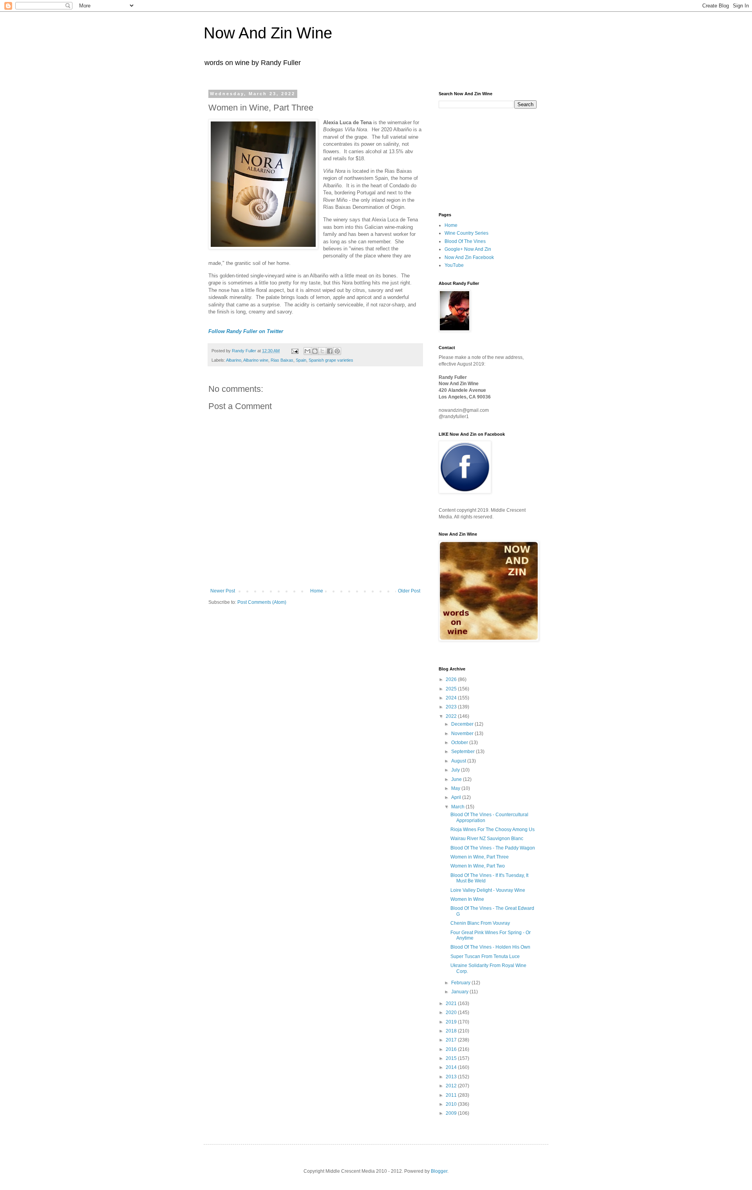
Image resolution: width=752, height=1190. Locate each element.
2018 (452, 1031)
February (461, 982)
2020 (452, 1012)
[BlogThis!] (315, 351)
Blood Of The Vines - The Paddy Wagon (492, 848)
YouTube (454, 265)
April (456, 797)
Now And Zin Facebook (469, 257)
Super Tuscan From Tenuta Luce (485, 956)
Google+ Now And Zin (468, 249)
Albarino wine (255, 360)
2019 (452, 1022)
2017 (452, 1040)
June (457, 779)
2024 (452, 698)
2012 (452, 1086)
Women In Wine (467, 899)
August (459, 761)
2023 (452, 707)
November (463, 733)
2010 (452, 1104)
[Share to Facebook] (330, 351)
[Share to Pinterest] (337, 351)
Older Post (409, 591)
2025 (452, 689)
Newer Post (222, 591)
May (456, 788)
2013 (452, 1077)
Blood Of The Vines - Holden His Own (490, 947)
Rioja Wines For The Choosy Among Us (492, 829)
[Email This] (307, 351)
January (460, 991)
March (458, 807)
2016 (452, 1049)
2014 (452, 1067)
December (463, 724)
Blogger (439, 1171)
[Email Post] (294, 350)
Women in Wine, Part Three (479, 857)
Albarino (233, 360)
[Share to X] (322, 351)
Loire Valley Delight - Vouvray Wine (487, 890)
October (460, 742)
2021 (452, 1003)
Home (316, 591)
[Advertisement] (478, 159)
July (456, 770)
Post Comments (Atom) (261, 602)
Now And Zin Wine (268, 33)
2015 (452, 1058)
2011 (452, 1095)
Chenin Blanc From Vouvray (480, 923)
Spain (301, 360)
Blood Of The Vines (465, 241)
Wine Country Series (466, 233)
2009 (452, 1113)
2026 (452, 679)
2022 (452, 716)
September (463, 751)
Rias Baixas (282, 360)
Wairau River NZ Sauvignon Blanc (486, 838)
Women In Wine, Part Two (477, 866)
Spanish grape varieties (331, 360)
